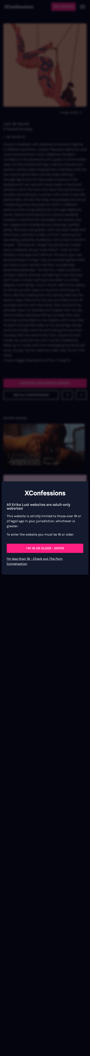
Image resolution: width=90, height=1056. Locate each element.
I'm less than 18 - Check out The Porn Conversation (35, 561)
